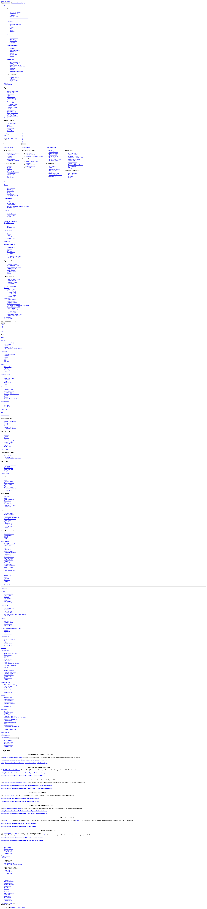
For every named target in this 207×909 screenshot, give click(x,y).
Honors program (11, 271)
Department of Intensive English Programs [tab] (11, 628)
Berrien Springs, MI (9, 863)
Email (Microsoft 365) (12, 91)
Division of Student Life (13, 315)
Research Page (11, 296)
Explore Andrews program (14, 267)
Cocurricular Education (55, 159)
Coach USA (78, 820)
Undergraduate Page (9, 608)
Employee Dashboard (12, 113)
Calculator (13, 39)
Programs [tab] (3, 340)
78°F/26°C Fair (8, 864)
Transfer (12, 27)
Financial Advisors (30, 154)
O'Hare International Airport (10, 833)
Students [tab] (3, 412)
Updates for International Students (34, 156)
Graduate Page (7, 621)
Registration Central (12, 104)
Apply (7, 134)
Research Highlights (12, 291)
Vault (50, 167)
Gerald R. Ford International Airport (12, 808)
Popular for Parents (12, 45)
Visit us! (12, 48)
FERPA (12, 53)
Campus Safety (72, 163)
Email (8, 125)
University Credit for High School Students (18, 206)
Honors (12, 69)
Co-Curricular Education (13, 304)
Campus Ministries (15, 62)
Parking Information (9, 881)
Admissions (10, 21)
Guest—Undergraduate (13, 172)
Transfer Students (11, 203)
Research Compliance (12, 295)
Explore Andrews (14, 16)
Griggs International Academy (14, 256)
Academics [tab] (3, 648)
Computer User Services (13, 100)
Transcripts (10, 126)
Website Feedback (8, 873)
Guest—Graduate (11, 173)
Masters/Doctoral (11, 214)
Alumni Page (10, 131)
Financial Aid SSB (54, 173)
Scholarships (13, 41)
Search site (3, 144)
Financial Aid (10, 191)
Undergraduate (14, 13)
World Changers (8, 746)
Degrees (9, 234)
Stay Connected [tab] (5, 401)
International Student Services (75, 165)
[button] (16, 138)
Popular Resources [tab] (5, 682)
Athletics (6, 887)
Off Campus (10, 253)
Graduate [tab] (3, 618)
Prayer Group (13, 54)
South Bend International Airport (11, 770)
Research (6, 288)
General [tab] (3, 591)
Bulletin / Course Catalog (13, 279)
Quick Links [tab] (4, 331)
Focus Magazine (14, 80)
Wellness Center (11, 110)
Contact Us (7, 870)
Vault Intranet (10, 101)
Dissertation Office (12, 268)
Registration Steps (30, 166)
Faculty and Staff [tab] (5, 541)
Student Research (11, 292)
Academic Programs (9, 244)
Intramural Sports (11, 311)
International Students (12, 195)
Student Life (10, 59)
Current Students (51, 147)
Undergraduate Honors (13, 160)
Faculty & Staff (8, 84)
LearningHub (10, 102)
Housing (12, 68)
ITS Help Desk (72, 166)
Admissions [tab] (4, 351)
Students (6, 83)
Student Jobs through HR (13, 307)
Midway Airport (7, 820)
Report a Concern (11, 114)
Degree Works (53, 170)
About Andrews (8, 317)
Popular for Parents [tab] (5, 374)
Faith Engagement (73, 153)
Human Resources (11, 111)
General (6, 185)
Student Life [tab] (4, 387)
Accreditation (13, 907)
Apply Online (7, 897)
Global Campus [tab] (5, 636)
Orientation (28, 163)
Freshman (12, 25)
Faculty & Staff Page (12, 116)
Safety (12, 56)
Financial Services (30, 164)
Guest (11, 28)
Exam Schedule (53, 155)
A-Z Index (6, 891)
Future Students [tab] (5, 415)
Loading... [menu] (6, 139)
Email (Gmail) (10, 92)
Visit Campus (10, 194)
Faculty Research (11, 293)
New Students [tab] (4, 449)
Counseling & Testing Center (17, 66)
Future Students (8, 147)
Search (3, 323)
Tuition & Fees (14, 38)
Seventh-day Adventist (7, 903)
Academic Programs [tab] (6, 650)
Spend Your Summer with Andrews (19, 18)
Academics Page (11, 286)
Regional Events (11, 123)
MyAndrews (10, 94)
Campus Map (7, 880)
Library (9, 108)
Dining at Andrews (15, 64)
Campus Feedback (8, 900)
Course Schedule (11, 98)
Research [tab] (3, 695)
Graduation (13, 51)
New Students (26, 147)
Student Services (11, 236)
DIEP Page (7, 631)
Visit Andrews (7, 899)
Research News (11, 289)
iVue (8, 95)
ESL (11, 30)
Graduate (12, 15)
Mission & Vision (8, 745)
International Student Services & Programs (18, 305)
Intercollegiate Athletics (13, 309)
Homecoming (10, 128)
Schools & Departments (13, 257)
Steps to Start (28, 153)
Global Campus (8, 230)
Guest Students (11, 204)
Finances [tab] (3, 364)
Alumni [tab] (3, 573)
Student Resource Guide (31, 161)
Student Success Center (74, 159)
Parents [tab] (2, 337)
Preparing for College (15, 24)
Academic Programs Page (10, 653)
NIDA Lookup (11, 97)
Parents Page (10, 81)
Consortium (10, 255)
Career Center (71, 160)
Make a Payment (72, 174)
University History (8, 742)
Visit (5, 135)
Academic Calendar (15, 50)
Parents (6, 5)
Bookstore (6, 889)
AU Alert (12, 79)
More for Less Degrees (16, 12)
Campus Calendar (11, 312)
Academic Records (73, 154)
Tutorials (12, 42)
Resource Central (11, 105)
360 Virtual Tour (11, 174)
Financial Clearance (73, 173)
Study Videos (28, 167)
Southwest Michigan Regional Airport (12, 757)
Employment (7, 896)
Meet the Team (11, 207)
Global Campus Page (9, 639)
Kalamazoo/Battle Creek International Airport (14, 782)
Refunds (70, 176)
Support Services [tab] (5, 668)
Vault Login (7, 894)
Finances (9, 34)
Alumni (6, 117)
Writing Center (11, 270)
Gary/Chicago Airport (8, 795)
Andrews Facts (8, 743)
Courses (9, 235)
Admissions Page (8, 594)
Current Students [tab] (5, 473)
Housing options (11, 301)
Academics (7, 241)
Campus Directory (8, 883)
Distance (9, 157)
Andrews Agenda (14, 77)
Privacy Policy (21, 907)
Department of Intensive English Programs (10, 222)
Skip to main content (6, 1)
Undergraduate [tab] (4, 605)
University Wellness (15, 65)
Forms (69, 177)
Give (5, 136)
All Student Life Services (16, 71)
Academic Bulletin (12, 107)
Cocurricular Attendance (55, 175)
